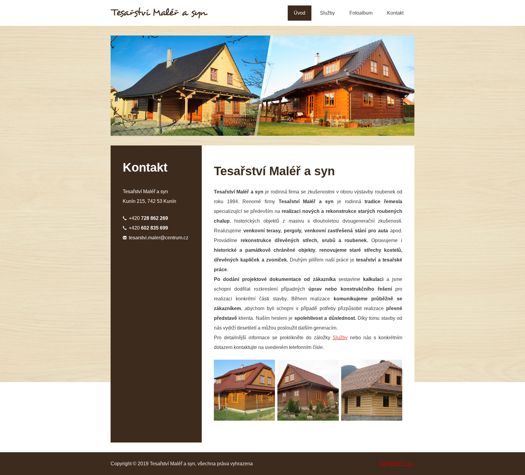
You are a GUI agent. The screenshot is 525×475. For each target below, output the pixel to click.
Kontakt (395, 12)
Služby (327, 12)
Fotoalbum (360, 12)
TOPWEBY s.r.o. (396, 463)
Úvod (299, 12)
